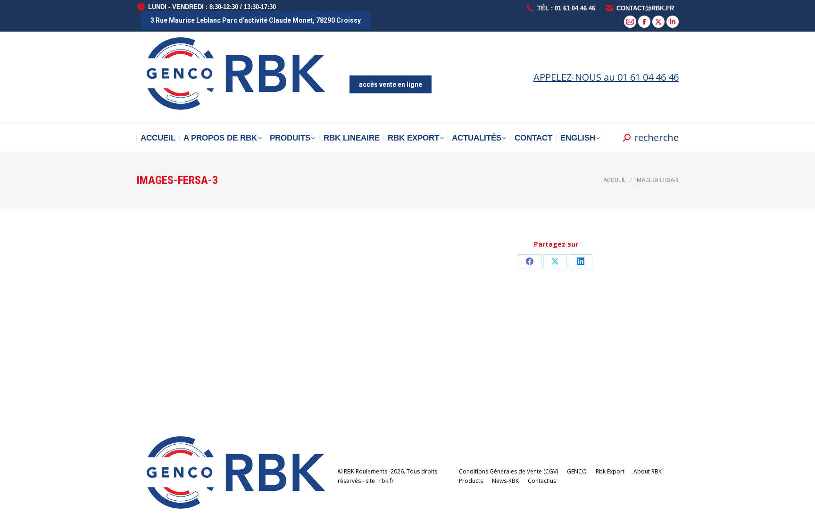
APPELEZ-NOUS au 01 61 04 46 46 (606, 77)
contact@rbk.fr (645, 8)
